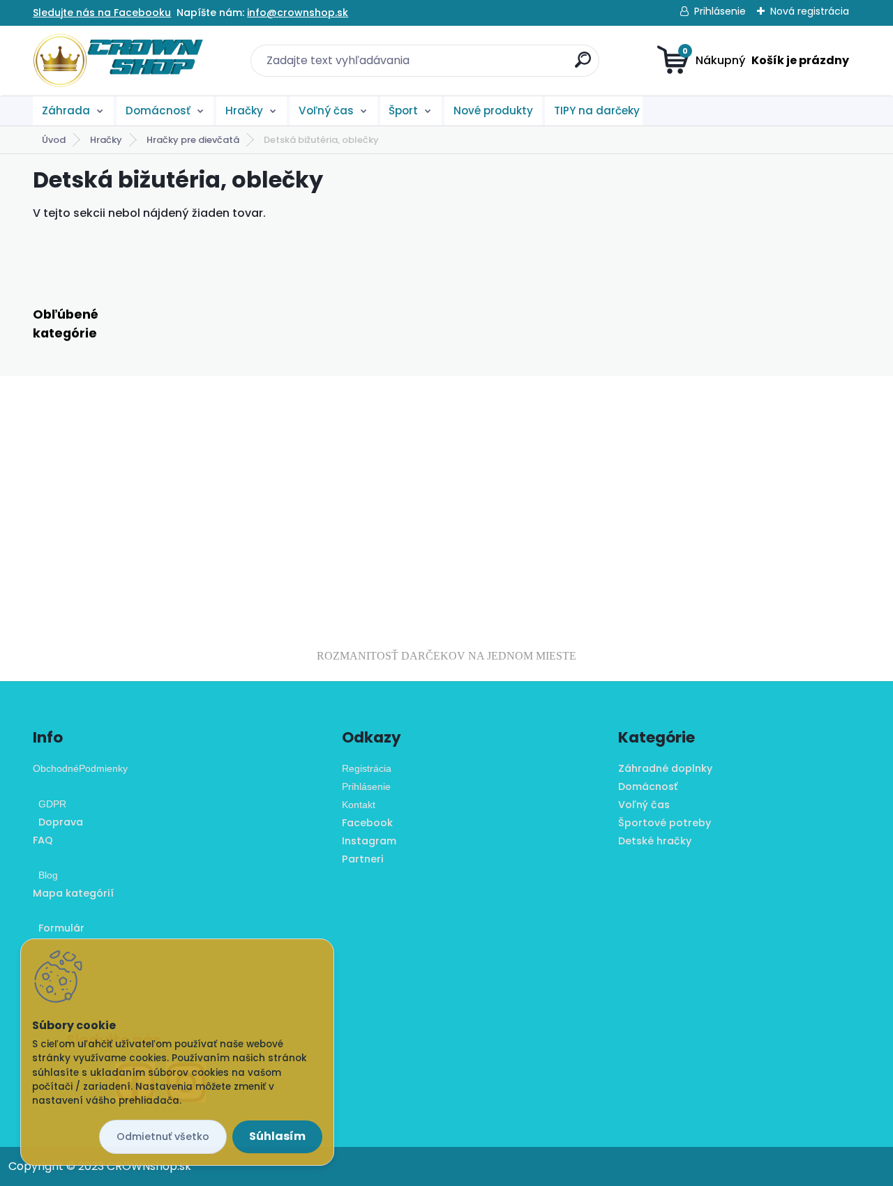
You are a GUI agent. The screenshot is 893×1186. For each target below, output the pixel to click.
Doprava (58, 822)
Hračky (244, 110)
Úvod (54, 139)
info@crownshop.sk (297, 13)
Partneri (363, 859)
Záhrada (66, 110)
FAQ (43, 840)
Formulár (58, 928)
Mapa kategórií (73, 893)
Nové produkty (493, 110)
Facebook (367, 823)
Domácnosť (158, 110)
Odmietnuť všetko (163, 1136)
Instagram (369, 841)
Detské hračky (654, 841)
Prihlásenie (720, 11)
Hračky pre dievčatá (193, 139)
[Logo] (118, 61)
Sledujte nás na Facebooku (102, 13)
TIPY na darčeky (597, 110)
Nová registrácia (809, 11)
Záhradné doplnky (665, 768)
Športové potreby (664, 823)
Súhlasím (277, 1136)
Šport (403, 110)
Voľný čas (326, 110)
